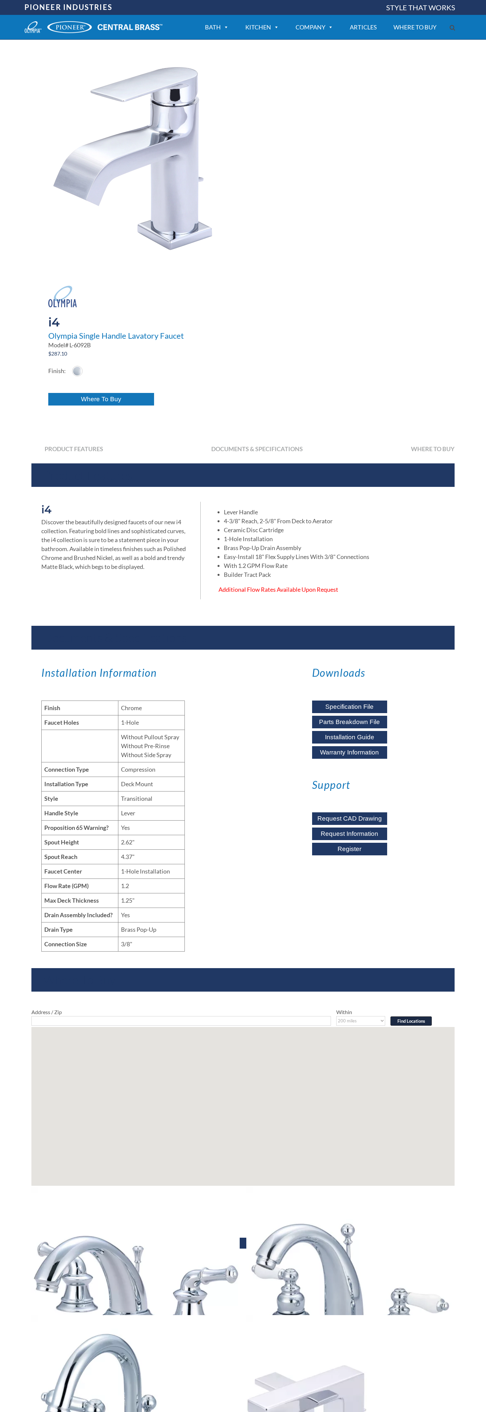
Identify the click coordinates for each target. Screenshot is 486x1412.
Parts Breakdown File (349, 721)
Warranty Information (349, 752)
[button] (452, 27)
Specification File (349, 706)
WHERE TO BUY (414, 27)
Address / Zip (46, 1012)
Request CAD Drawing (349, 818)
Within (344, 1012)
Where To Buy (101, 399)
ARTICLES (363, 27)
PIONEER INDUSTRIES (68, 7)
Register (349, 848)
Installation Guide (349, 737)
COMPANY (310, 27)
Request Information (349, 833)
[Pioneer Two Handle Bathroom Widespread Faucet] (135, 1290)
